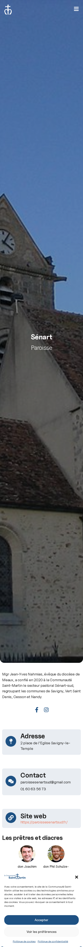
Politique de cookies (24, 941)
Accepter (41, 920)
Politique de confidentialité (53, 941)
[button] (76, 877)
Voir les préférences (42, 932)
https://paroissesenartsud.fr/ (44, 822)
